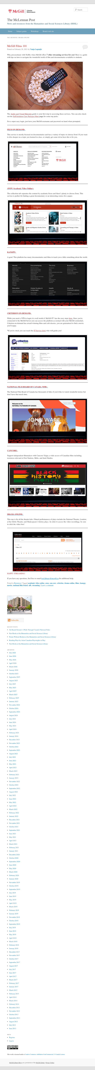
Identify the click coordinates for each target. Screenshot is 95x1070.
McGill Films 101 (17, 46)
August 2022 (13, 792)
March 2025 (13, 694)
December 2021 (14, 820)
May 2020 (12, 868)
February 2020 (14, 875)
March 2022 (13, 809)
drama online (69, 583)
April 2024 (12, 729)
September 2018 (14, 924)
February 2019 (14, 910)
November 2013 (14, 1011)
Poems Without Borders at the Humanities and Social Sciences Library (32, 637)
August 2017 (13, 966)
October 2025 (13, 673)
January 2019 (13, 914)
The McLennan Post (21, 19)
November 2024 (14, 705)
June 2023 (12, 760)
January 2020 (13, 879)
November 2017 (14, 955)
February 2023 (14, 774)
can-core (53, 583)
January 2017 (13, 987)
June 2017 (12, 973)
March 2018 (13, 941)
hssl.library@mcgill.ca (50, 578)
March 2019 (13, 906)
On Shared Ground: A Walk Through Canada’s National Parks (29, 630)
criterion (60, 583)
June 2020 (12, 865)
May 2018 (12, 934)
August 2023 (13, 753)
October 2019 (13, 886)
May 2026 (12, 660)
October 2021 (13, 827)
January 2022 (13, 816)
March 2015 (13, 990)
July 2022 (12, 795)
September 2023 (14, 750)
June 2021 (12, 833)
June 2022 (12, 799)
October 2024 (13, 708)
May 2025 (12, 687)
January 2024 (13, 736)
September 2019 (14, 889)
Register (12, 1037)
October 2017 (13, 959)
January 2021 (13, 851)
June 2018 (12, 931)
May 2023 (12, 764)
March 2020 (13, 872)
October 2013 (13, 1014)
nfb (30, 585)
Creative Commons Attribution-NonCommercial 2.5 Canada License (45, 1054)
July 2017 (12, 969)
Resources (17, 583)
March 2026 (13, 667)
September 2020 (14, 861)
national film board (20, 585)
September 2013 (14, 1018)
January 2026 (13, 670)
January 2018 (13, 948)
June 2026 (12, 656)
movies (9, 585)
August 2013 (13, 1021)
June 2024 (12, 722)
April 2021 (12, 840)
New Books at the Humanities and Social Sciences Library (28, 633)
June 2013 (12, 1028)
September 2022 (14, 788)
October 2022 (13, 785)
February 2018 (14, 945)
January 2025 (13, 701)
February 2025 (14, 698)
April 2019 (12, 903)
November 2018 (14, 917)
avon (47, 583)
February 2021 (14, 847)
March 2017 (13, 980)
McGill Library (40, 1063)
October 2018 (13, 920)
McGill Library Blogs (15, 1063)
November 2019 (14, 882)
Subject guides (21, 31)
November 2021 (14, 823)
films (77, 583)
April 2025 (12, 691)
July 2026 (12, 653)
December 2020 (14, 854)
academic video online (36, 583)
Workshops (34, 31)
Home (10, 31)
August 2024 (13, 715)
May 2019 (12, 900)
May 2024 (12, 726)
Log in (11, 1041)
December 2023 (14, 739)
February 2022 (14, 813)
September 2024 (14, 712)
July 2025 (12, 684)
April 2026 (12, 663)
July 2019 (12, 893)
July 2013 (12, 1025)
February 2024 (14, 733)
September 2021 (14, 830)
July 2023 (12, 757)
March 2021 (13, 844)
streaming (36, 585)
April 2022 (12, 806)
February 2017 (14, 983)
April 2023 (12, 767)
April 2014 (12, 997)
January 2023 (13, 778)
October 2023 (13, 747)
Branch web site (48, 31)
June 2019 (12, 896)
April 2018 (12, 938)
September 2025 (14, 677)
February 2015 (14, 994)
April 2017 (12, 976)
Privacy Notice (50, 1063)
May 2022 (12, 802)
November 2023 (14, 743)
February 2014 (14, 1004)
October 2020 (13, 858)
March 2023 (13, 771)
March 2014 (13, 1000)
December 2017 (14, 952)
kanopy (83, 583)
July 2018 (12, 927)
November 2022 (14, 781)
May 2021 (12, 837)
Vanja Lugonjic (36, 49)
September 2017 (14, 962)
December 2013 (14, 1007)
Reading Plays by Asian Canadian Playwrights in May (27, 640)
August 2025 (13, 680)
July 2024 (12, 719)
